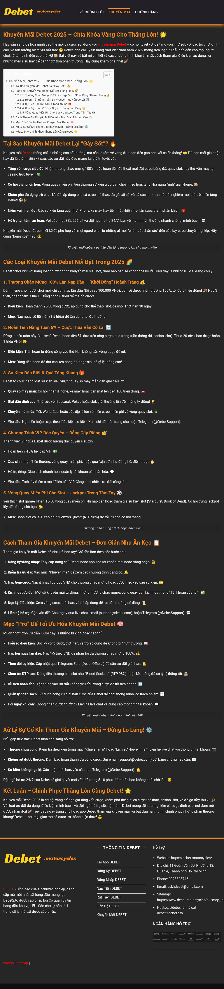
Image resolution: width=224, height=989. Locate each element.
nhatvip (22, 963)
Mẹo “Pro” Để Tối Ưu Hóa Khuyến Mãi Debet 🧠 (45, 122)
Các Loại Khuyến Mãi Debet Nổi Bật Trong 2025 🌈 (47, 90)
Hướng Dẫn (145, 12)
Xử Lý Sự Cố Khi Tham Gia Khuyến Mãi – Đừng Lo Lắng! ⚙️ (52, 126)
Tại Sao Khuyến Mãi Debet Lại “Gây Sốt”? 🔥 (43, 86)
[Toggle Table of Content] (105, 74)
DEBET (8, 889)
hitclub (8, 963)
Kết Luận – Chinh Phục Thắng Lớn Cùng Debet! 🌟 (46, 131)
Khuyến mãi (119, 12)
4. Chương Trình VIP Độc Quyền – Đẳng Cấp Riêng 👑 (53, 108)
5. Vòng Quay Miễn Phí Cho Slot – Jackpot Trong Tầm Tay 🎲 (58, 112)
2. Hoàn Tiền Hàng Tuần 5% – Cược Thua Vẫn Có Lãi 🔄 (55, 99)
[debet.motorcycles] (38, 12)
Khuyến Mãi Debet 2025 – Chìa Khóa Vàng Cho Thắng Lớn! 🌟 (51, 81)
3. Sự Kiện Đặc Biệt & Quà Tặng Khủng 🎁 (46, 104)
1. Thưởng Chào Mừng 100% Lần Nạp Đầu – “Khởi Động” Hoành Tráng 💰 (66, 95)
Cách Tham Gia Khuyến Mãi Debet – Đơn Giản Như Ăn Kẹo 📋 (54, 117)
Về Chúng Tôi (91, 12)
